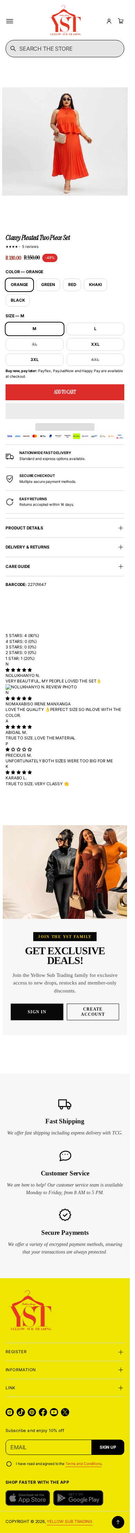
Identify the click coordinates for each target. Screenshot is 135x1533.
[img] (19, 670)
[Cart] (119, 21)
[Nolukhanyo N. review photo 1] (65, 687)
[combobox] (65, 48)
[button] (65, 411)
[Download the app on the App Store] (28, 1498)
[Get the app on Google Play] (78, 1498)
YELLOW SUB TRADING (69, 1521)
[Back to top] (118, 1522)
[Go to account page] (109, 21)
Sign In (37, 1012)
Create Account (93, 1012)
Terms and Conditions (83, 1463)
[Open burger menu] (10, 21)
